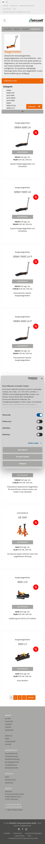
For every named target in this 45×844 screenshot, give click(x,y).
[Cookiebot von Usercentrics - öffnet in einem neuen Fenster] (28, 378)
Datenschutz (7, 9)
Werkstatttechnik (11, 768)
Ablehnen (22, 464)
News (7, 777)
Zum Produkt (22, 152)
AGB (14, 9)
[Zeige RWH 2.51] (22, 594)
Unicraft (25, 29)
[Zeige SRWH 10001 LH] (22, 204)
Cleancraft (9, 721)
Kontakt (6, 6)
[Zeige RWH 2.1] (22, 656)
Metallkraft (9, 730)
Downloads (9, 783)
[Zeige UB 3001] (22, 529)
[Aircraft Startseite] (36, 20)
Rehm (7, 739)
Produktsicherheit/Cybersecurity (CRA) (16, 12)
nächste (31, 697)
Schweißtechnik (11, 765)
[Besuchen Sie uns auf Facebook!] (22, 829)
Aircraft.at (8, 29)
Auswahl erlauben (22, 457)
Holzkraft (8, 724)
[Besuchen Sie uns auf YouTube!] (26, 829)
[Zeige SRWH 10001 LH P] (22, 269)
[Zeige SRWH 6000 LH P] (22, 333)
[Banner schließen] (42, 378)
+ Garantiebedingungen (33, 833)
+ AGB (29, 836)
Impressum (14, 6)
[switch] (40, 421)
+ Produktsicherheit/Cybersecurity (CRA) (22, 838)
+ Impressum (17, 833)
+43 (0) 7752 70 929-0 (13, 805)
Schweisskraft (10, 741)
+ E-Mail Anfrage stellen (14, 810)
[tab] (22, 81)
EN (7, 2)
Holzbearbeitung (11, 756)
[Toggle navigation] (4, 20)
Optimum (8, 736)
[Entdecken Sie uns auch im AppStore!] (19, 829)
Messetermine (10, 780)
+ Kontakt (6, 833)
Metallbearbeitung (12, 759)
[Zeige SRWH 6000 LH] (22, 139)
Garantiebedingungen (26, 6)
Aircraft (8, 719)
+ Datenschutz (19, 836)
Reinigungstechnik (12, 762)
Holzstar (8, 727)
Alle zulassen (22, 450)
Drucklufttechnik (11, 754)
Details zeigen (33, 443)
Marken (17, 29)
